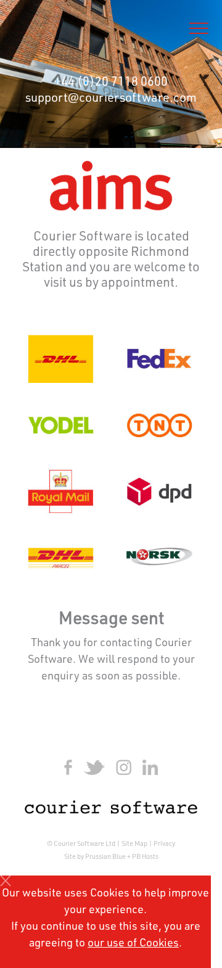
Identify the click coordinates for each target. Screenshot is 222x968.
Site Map (134, 844)
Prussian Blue (105, 857)
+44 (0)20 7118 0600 (111, 83)
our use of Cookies (133, 944)
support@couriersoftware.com (111, 99)
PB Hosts (145, 857)
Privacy (164, 844)
